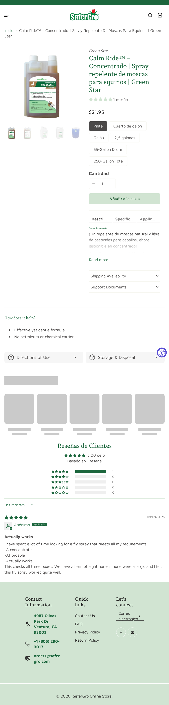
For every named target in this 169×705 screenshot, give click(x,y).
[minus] (93, 183)
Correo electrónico (128, 616)
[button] (101, 99)
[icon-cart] (160, 15)
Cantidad (99, 173)
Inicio (8, 30)
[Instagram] (132, 632)
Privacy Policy (87, 631)
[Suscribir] (139, 616)
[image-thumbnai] (11, 132)
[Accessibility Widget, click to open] (162, 353)
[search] (150, 15)
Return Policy (87, 640)
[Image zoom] (42, 86)
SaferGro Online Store (92, 696)
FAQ (79, 623)
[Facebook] (121, 632)
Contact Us (85, 615)
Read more (98, 259)
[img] (16, 517)
